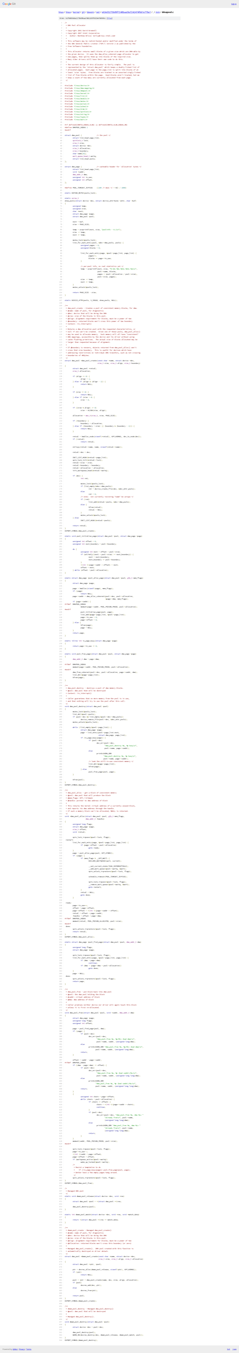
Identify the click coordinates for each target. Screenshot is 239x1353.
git (83, 12)
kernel (76, 12)
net (98, 12)
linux (61, 12)
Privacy (22, 1349)
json (235, 1349)
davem (90, 12)
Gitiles (15, 1349)
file (110, 18)
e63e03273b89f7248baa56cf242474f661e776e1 (126, 12)
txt (228, 1349)
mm (158, 12)
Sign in (234, 4)
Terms (28, 1349)
